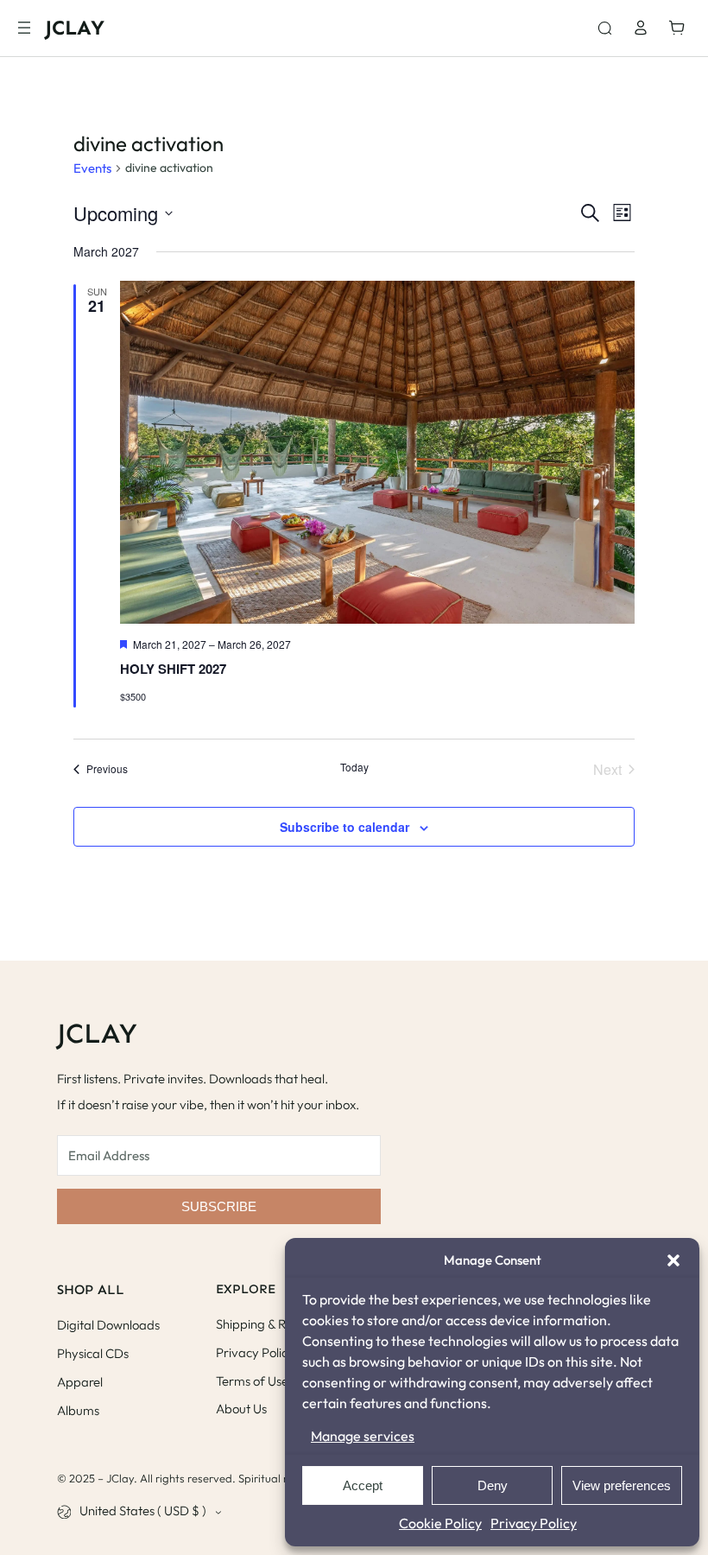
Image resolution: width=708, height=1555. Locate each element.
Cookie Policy (440, 1523)
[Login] (640, 28)
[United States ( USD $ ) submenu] (218, 1511)
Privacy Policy (533, 1523)
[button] (673, 1260)
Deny (492, 1485)
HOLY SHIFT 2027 (173, 668)
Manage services (362, 1435)
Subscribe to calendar (344, 826)
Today (354, 767)
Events (92, 168)
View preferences (621, 1485)
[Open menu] (24, 27)
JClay (74, 27)
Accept (362, 1485)
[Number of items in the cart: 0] (681, 27)
